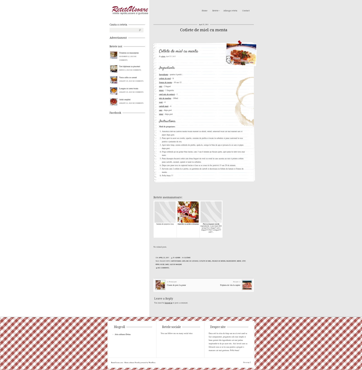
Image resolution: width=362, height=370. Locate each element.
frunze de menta (165, 82)
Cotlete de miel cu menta (203, 30)
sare (160, 110)
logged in (168, 302)
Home (204, 10)
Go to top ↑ (247, 362)
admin (163, 56)
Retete (215, 10)
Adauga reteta (230, 10)
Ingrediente (163, 74)
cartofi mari (163, 106)
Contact (246, 10)
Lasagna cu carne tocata (128, 88)
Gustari (187, 258)
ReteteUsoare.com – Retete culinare (130, 10)
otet (160, 86)
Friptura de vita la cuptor (230, 285)
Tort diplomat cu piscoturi (129, 66)
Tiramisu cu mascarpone (129, 52)
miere (161, 90)
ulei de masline (165, 98)
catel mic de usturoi (167, 94)
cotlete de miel (165, 78)
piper (161, 114)
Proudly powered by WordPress (145, 362)
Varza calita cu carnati (128, 77)
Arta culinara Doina (123, 334)
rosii (161, 102)
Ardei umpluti (125, 99)
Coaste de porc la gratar (176, 285)
